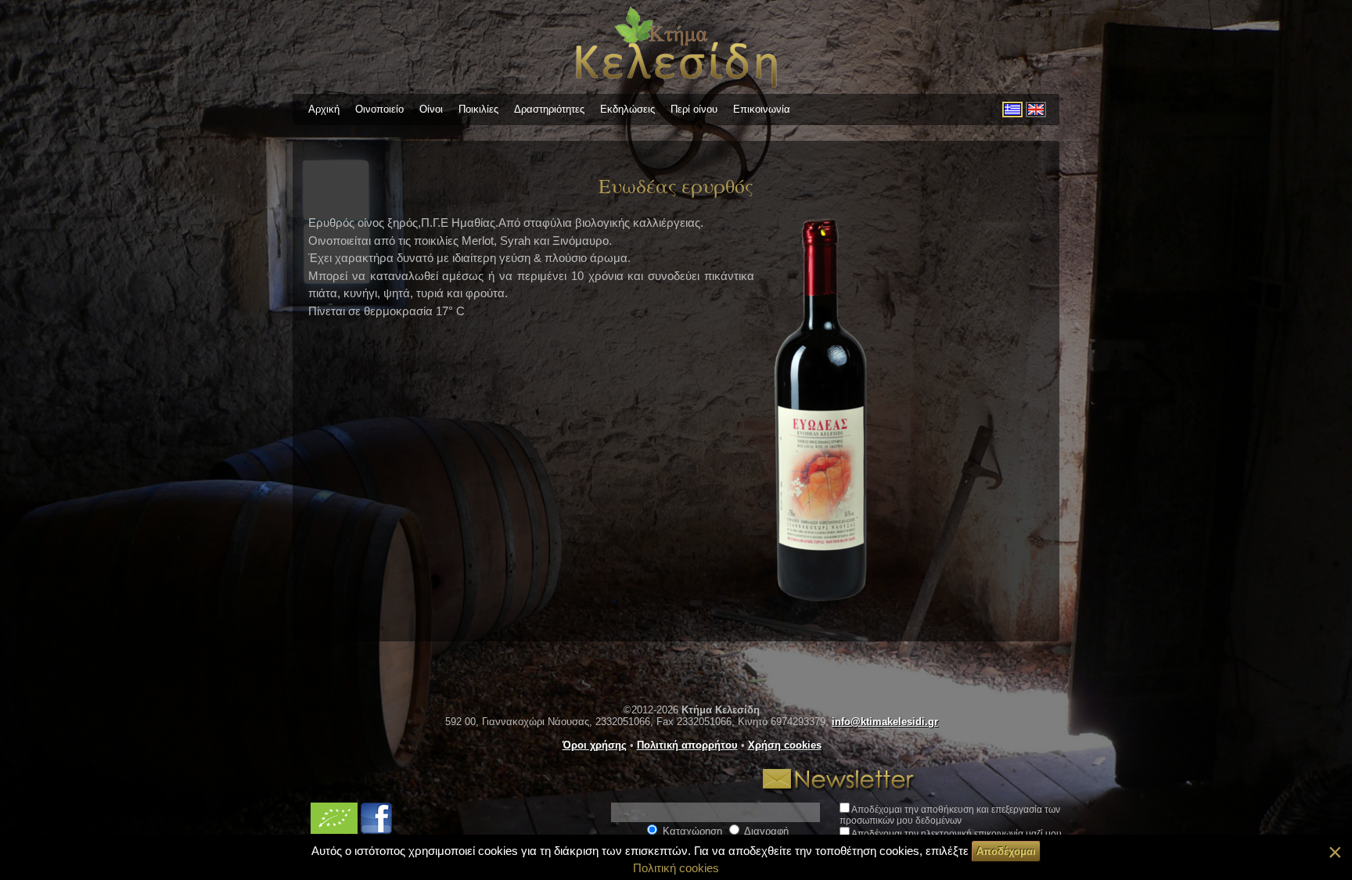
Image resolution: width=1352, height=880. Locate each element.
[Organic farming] (336, 830)
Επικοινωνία (761, 109)
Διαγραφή (765, 831)
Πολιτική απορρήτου (687, 745)
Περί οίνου (694, 109)
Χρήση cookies (785, 745)
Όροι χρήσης (595, 745)
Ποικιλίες (478, 109)
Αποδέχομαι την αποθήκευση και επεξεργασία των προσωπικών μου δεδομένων (950, 815)
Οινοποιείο (379, 109)
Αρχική (324, 109)
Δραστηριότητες (549, 109)
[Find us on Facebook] (376, 830)
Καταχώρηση (691, 831)
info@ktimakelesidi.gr (885, 721)
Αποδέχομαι (1006, 851)
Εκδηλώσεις (627, 109)
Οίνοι (431, 109)
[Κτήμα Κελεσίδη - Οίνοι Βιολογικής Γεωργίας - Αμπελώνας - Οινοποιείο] (676, 89)
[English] (1036, 109)
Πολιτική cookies (676, 868)
